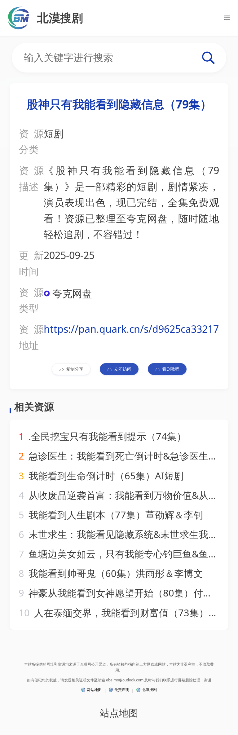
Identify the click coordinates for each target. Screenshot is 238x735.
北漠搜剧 (149, 689)
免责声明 (121, 689)
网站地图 (94, 689)
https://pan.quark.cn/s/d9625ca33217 (131, 329)
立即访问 (122, 369)
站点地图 (119, 712)
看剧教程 (170, 369)
